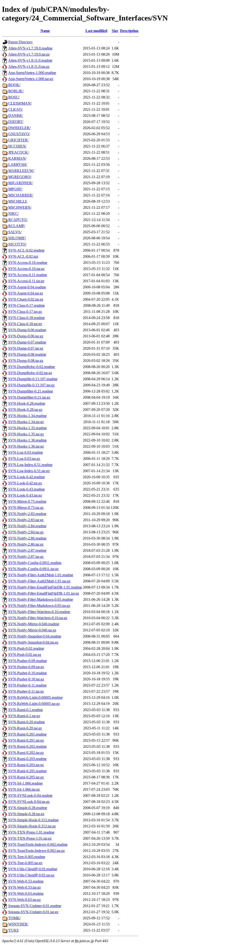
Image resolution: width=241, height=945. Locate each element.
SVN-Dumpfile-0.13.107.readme (32, 379)
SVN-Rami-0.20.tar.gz (25, 728)
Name (45, 31)
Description (129, 31)
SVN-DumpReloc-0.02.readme (31, 367)
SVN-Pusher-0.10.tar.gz (26, 679)
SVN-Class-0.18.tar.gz (25, 324)
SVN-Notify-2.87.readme (27, 550)
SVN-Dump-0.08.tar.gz (25, 361)
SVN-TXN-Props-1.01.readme (31, 832)
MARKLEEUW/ (21, 171)
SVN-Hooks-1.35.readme (27, 428)
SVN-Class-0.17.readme (26, 305)
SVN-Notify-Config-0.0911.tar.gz (33, 569)
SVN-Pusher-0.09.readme (27, 661)
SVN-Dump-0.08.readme (27, 354)
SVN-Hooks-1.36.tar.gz (26, 446)
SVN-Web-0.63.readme (26, 894)
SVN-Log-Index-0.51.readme (30, 465)
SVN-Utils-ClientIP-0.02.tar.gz (31, 875)
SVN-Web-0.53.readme (26, 881)
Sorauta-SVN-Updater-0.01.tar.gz (33, 912)
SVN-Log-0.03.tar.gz (24, 459)
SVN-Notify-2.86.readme (27, 538)
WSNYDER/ (18, 924)
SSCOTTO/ (17, 244)
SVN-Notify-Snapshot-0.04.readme (34, 636)
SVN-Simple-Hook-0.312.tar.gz (32, 826)
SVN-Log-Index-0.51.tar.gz (29, 471)
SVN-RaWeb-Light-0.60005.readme (35, 697)
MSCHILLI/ (17, 201)
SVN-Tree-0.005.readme (26, 857)
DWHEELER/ (19, 128)
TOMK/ (14, 918)
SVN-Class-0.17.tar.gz (25, 312)
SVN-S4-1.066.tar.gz (24, 789)
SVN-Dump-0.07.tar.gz (25, 348)
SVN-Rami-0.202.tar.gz (26, 753)
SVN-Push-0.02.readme (26, 648)
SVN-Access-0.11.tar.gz (26, 281)
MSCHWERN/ (19, 207)
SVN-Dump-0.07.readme (27, 342)
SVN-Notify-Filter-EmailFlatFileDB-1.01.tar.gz (43, 593)
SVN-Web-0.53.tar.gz (24, 887)
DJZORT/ (15, 122)
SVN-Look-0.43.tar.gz (25, 495)
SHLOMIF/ (17, 238)
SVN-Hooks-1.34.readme (27, 416)
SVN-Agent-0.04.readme (27, 287)
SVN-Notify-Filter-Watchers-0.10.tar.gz (37, 618)
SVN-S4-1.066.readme (25, 783)
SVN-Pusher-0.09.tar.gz (26, 667)
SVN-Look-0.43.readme (26, 489)
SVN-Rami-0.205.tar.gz (26, 777)
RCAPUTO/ (17, 220)
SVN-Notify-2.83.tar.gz (26, 520)
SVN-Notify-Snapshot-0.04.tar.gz (33, 642)
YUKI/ (13, 930)
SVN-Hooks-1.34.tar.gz (26, 422)
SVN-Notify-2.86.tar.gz (26, 544)
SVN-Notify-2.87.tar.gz (26, 557)
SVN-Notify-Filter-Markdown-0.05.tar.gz (39, 606)
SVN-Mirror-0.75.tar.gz (26, 508)
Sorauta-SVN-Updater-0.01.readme (34, 906)
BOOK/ (14, 85)
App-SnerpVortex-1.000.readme (32, 73)
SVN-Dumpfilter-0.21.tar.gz (29, 397)
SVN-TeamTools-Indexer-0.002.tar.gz (36, 851)
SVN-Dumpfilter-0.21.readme (30, 391)
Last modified (96, 31)
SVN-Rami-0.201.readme (27, 734)
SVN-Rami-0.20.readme (26, 722)
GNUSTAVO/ (19, 134)
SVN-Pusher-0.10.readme (27, 673)
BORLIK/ (16, 91)
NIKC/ (13, 214)
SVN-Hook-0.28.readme (26, 403)
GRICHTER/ (18, 140)
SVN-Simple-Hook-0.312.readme (33, 820)
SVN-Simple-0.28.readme (27, 808)
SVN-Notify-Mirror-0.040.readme (33, 624)
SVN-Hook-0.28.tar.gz (25, 410)
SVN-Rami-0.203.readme (27, 759)
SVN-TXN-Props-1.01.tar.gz (30, 838)
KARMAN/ (17, 158)
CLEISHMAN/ (20, 103)
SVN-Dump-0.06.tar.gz (25, 336)
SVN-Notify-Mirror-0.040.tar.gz (32, 630)
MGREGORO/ (19, 177)
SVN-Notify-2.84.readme (27, 526)
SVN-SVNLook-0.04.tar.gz (29, 802)
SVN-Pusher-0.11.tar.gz (26, 691)
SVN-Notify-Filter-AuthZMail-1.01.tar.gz (39, 581)
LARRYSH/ (17, 165)
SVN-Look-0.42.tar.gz (25, 483)
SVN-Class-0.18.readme (26, 318)
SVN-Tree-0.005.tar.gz (25, 863)
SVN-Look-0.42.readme (26, 477)
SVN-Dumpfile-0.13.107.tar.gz (31, 385)
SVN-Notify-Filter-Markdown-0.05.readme (40, 599)
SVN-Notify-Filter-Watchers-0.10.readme (39, 612)
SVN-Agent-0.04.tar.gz (25, 293)
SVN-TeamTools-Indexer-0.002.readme (38, 845)
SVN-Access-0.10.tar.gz (26, 269)
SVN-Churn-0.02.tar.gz (25, 299)
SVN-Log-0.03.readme (25, 452)
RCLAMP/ (16, 226)
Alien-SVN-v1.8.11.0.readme (30, 60)
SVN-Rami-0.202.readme (27, 747)
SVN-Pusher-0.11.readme (27, 685)
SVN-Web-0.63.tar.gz (24, 900)
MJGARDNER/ (20, 183)
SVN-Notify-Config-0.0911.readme (34, 563)
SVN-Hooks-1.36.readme (27, 440)
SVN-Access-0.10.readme (27, 263)
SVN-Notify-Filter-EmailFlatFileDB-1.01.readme (45, 587)
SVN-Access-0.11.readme (27, 275)
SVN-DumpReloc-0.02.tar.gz (30, 373)
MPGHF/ (15, 189)
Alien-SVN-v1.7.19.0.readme (30, 48)
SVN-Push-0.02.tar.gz (24, 655)
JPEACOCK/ (18, 152)
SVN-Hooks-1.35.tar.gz (26, 434)
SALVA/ (14, 232)
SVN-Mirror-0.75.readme (27, 501)
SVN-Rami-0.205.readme (27, 771)
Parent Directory (20, 42)
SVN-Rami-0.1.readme (25, 710)
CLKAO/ (15, 109)
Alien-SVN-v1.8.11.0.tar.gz (28, 67)
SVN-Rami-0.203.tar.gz (26, 765)
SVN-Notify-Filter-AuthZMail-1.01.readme (40, 575)
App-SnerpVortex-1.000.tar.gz (30, 79)
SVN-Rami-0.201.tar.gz (26, 740)
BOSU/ (14, 97)
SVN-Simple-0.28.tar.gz (26, 814)
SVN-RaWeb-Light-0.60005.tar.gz (34, 704)
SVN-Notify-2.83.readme (27, 514)
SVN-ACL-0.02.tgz (23, 256)
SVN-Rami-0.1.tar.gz (24, 716)
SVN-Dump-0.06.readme (27, 330)
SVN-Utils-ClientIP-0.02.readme (32, 869)
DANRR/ (15, 116)
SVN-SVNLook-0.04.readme (30, 796)
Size (115, 31)
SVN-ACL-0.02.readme (26, 250)
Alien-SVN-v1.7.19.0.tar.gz (29, 54)
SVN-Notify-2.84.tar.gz (26, 532)
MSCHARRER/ (20, 195)
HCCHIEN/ (17, 146)
